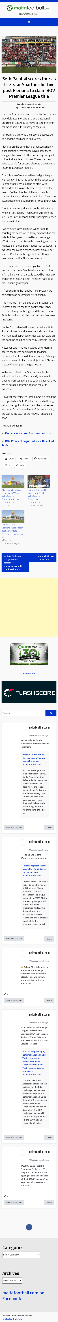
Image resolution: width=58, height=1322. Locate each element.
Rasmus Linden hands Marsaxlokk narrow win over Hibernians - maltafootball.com (33, 759)
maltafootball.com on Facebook (23, 1295)
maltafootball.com (28, 14)
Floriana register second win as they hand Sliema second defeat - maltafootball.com (34, 870)
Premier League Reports (29, 104)
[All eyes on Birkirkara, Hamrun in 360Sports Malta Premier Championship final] (13, 481)
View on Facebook (14, 827)
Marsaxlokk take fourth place (46, 557)
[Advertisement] (29, 607)
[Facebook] (29, 1227)
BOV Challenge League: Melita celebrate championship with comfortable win (13, 562)
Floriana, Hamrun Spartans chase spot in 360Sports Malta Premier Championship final (12, 531)
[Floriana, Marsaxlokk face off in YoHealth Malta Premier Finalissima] (39, 481)
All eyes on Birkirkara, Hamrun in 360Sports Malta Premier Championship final (12, 494)
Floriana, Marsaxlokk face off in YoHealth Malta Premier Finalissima (37, 494)
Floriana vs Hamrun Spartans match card (29, 433)
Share (49, 827)
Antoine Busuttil (37, 107)
